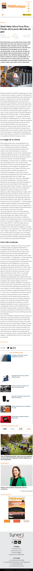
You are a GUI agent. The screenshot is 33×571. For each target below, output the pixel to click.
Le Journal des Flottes (16, 564)
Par (16, 36)
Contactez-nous (16, 548)
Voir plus (26, 521)
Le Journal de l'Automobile (16, 560)
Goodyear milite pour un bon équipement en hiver (19, 356)
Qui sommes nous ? (16, 550)
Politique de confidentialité (16, 554)
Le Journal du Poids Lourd (16, 566)
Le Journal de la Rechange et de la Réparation (16, 562)
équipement (4, 342)
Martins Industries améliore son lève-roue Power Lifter (20, 386)
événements (28, 1)
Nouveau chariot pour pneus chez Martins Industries (21, 396)
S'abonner (17, 521)
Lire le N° (7, 521)
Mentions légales (16, 552)
